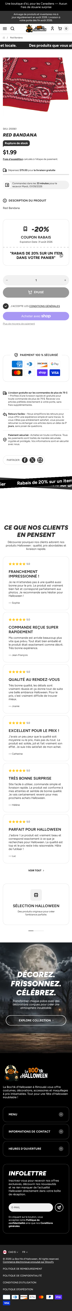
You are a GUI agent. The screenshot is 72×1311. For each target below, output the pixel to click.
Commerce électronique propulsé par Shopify (28, 1261)
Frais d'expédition (13, 159)
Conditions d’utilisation (19, 1282)
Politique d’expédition (18, 1289)
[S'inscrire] (59, 1207)
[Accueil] (4, 37)
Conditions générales (44, 306)
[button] (5, 28)
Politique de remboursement (22, 1268)
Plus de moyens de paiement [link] (19, 323)
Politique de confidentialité (22, 1275)
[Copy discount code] (61, 255)
